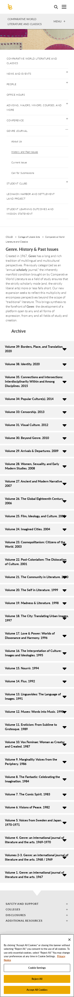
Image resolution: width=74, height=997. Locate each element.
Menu (57, 21)
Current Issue (19, 162)
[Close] (69, 939)
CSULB (9, 236)
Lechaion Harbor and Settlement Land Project (31, 196)
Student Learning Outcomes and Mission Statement (30, 211)
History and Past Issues (24, 152)
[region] (37, 965)
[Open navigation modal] (62, 6)
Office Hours (16, 94)
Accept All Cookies (37, 989)
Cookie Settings (37, 967)
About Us (16, 141)
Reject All (37, 979)
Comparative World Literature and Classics (32, 61)
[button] (67, 71)
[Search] (54, 7)
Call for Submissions (22, 173)
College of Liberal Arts (29, 236)
